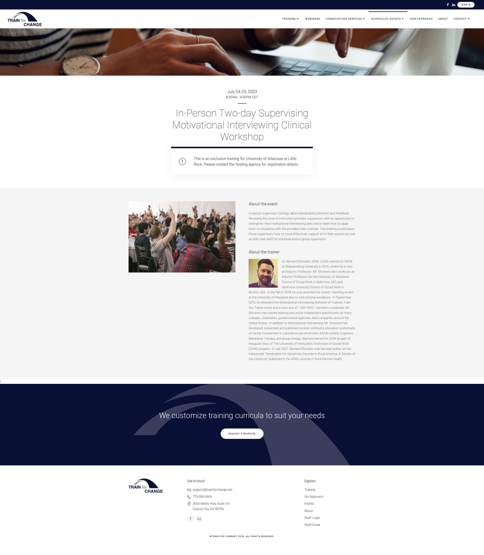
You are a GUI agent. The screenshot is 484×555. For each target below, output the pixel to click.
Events (309, 503)
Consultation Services (344, 18)
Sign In (466, 4)
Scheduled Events (386, 18)
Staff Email (312, 525)
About (443, 18)
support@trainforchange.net (212, 489)
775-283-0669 (202, 496)
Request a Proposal (242, 433)
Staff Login (312, 518)
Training (289, 18)
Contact (460, 18)
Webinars (312, 18)
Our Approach (421, 18)
